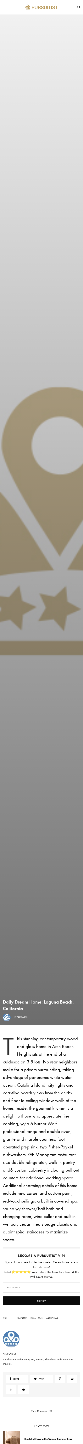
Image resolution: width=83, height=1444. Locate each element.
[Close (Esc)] (77, 697)
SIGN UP (41, 742)
